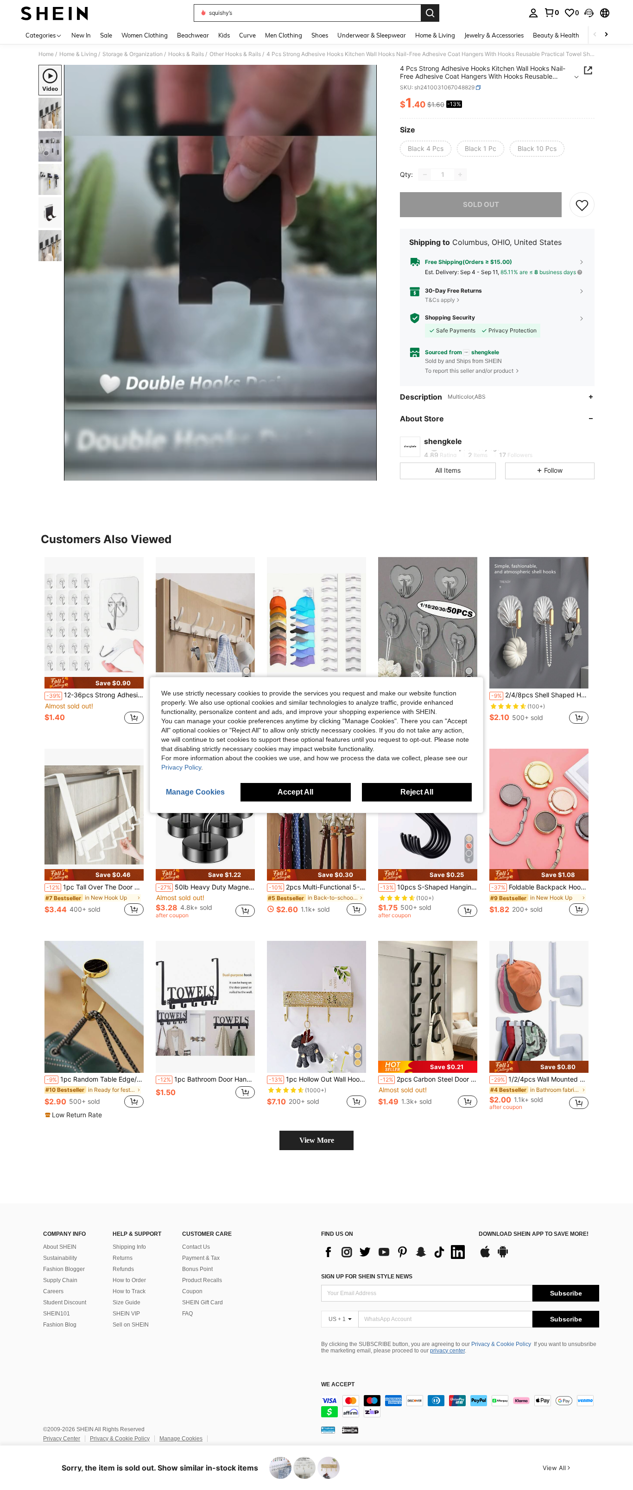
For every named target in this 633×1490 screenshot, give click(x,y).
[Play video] (220, 273)
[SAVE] (582, 204)
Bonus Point (197, 1269)
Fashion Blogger (64, 1269)
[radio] (425, 149)
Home (46, 54)
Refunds (123, 1269)
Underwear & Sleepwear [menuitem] (371, 35)
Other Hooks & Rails (235, 54)
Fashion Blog (59, 1324)
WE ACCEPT (337, 1385)
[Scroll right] (606, 35)
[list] (395, 1252)
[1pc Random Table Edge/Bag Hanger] (94, 1007)
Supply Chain (60, 1280)
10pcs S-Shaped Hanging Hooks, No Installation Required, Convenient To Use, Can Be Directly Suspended (428, 887)
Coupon (192, 1291)
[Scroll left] (595, 35)
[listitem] (94, 645)
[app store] (485, 1256)
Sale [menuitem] (106, 35)
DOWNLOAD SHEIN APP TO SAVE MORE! (534, 1234)
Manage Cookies (181, 1438)
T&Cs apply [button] (440, 299)
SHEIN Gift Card (202, 1302)
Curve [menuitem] (247, 35)
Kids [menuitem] (224, 35)
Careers (53, 1291)
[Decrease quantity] (425, 174)
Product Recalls (202, 1280)
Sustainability (60, 1258)
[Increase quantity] (460, 174)
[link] (551, 12)
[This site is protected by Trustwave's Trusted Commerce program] (328, 1430)
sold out (481, 204)
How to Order (129, 1280)
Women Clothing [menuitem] (144, 35)
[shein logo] (54, 13)
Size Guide (126, 1302)
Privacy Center (61, 1438)
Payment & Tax (201, 1258)
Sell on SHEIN (131, 1324)
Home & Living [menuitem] (435, 35)
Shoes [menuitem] (319, 35)
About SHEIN (59, 1247)
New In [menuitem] (81, 35)
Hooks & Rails (186, 54)
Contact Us (196, 1247)
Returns (123, 1258)
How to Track (129, 1291)
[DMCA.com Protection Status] (350, 1430)
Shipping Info (129, 1247)
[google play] (502, 1256)
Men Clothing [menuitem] (283, 35)
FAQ (187, 1313)
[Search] (430, 13)
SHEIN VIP (126, 1313)
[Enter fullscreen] (367, 473)
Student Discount (64, 1302)
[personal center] (533, 13)
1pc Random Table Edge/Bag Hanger (95, 1079)
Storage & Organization (132, 54)
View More (316, 1140)
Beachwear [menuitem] (193, 35)
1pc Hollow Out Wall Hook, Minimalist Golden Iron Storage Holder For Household (317, 1079)
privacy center (447, 1350)
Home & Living (78, 54)
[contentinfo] (460, 1406)
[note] (94, 683)
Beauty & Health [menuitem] (556, 35)
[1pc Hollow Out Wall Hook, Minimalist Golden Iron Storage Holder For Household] (316, 1007)
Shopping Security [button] (450, 317)
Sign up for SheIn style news (366, 1276)
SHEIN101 (56, 1313)
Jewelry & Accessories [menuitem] (494, 35)
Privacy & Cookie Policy (501, 1344)
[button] (589, 13)
